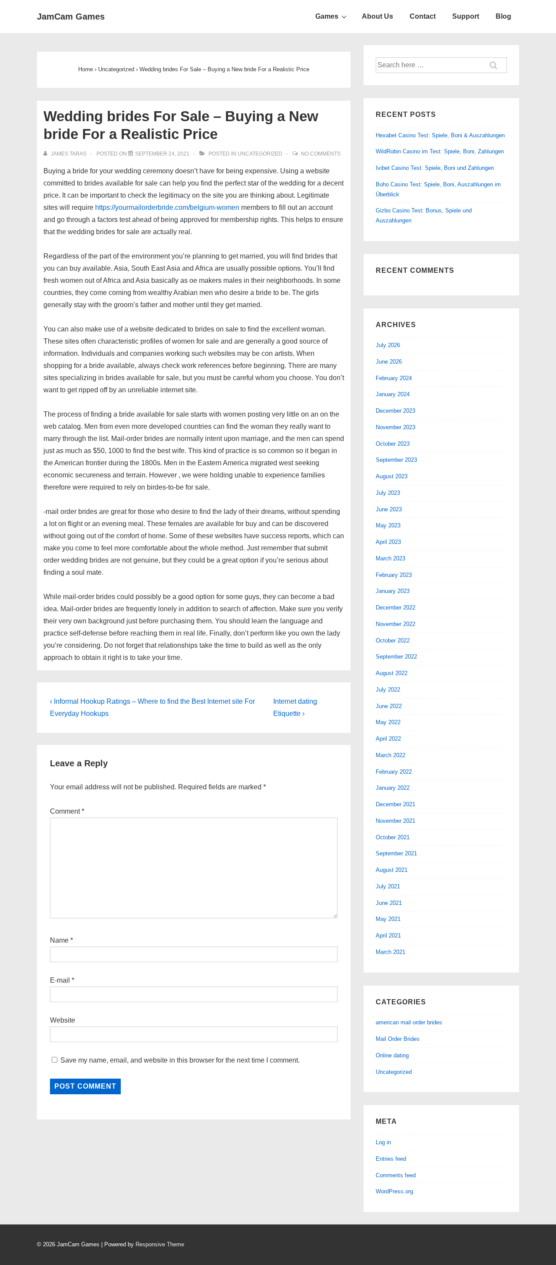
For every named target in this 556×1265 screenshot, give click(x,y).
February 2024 (394, 378)
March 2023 (390, 558)
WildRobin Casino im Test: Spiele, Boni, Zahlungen (440, 151)
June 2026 (389, 361)
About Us (377, 16)
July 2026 (388, 345)
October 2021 (393, 837)
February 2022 (394, 771)
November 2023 (395, 427)
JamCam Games (71, 16)
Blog (503, 16)
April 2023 (388, 542)
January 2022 (393, 788)
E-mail (60, 980)
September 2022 (396, 656)
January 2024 (393, 394)
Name (59, 940)
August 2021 (391, 870)
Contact (423, 16)
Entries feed (391, 1159)
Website (62, 1020)
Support (465, 16)
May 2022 (388, 722)
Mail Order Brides (398, 1039)
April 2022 (388, 738)
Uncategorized (260, 154)
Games (326, 16)
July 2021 (388, 886)
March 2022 (390, 755)
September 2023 (396, 460)
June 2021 (389, 903)
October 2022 (393, 640)
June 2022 (389, 706)
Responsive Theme (160, 1244)
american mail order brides (409, 1022)
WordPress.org (394, 1191)
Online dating (392, 1055)
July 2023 (388, 493)
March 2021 (390, 952)
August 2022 (391, 673)
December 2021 (395, 804)
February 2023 (394, 575)
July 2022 (388, 689)
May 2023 (388, 525)
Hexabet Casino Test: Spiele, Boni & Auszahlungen (440, 135)
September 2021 (396, 853)
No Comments (321, 154)
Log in (383, 1142)
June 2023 (389, 509)
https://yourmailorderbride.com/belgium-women (167, 207)
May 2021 (388, 919)
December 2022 (395, 607)
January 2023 (393, 591)
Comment (67, 811)
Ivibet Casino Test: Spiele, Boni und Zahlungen (435, 168)
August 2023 (391, 476)
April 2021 (388, 935)
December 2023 (395, 410)
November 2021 (395, 821)
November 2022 (395, 624)
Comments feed (396, 1175)
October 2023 (393, 443)
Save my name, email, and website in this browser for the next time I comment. (180, 1060)
